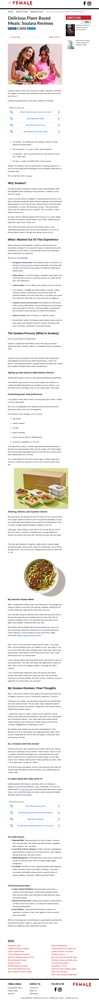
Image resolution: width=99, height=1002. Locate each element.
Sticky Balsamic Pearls (17, 960)
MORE (87, 22)
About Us (33, 991)
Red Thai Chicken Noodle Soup (64, 957)
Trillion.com (53, 998)
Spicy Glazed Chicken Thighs (20, 971)
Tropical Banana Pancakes (19, 954)
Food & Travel (22, 11)
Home (10, 11)
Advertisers (34, 993)
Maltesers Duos (14, 945)
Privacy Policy (13, 991)
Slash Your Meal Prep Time (19, 969)
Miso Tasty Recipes (59, 971)
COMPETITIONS (74, 17)
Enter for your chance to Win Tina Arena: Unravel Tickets (83, 27)
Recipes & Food (36, 11)
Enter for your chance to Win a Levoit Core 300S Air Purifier (83, 43)
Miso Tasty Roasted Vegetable (64, 974)
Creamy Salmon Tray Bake (62, 951)
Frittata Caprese (58, 954)
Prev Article (15, 37)
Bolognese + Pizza (59, 966)
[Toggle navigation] (10, 2)
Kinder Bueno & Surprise (18, 966)
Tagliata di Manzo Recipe (18, 948)
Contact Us (34, 988)
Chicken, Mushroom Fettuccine (64, 960)
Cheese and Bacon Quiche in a (63, 948)
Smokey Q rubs (14, 963)
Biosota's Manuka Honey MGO (21, 957)
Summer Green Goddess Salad (63, 969)
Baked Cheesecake (59, 945)
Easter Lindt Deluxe (16, 951)
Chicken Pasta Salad (59, 963)
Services (11, 993)
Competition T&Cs (15, 988)
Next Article (54, 37)
